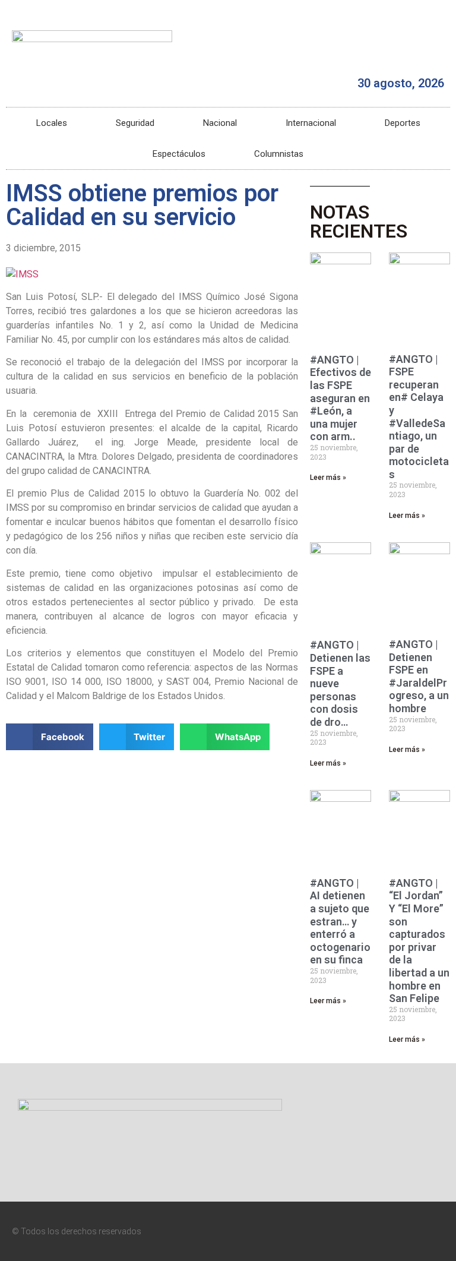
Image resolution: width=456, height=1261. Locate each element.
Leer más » (328, 477)
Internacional (311, 123)
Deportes (402, 123)
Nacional (220, 123)
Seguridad (135, 123)
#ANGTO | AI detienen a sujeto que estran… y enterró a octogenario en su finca (340, 921)
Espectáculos (179, 153)
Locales (51, 123)
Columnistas (278, 153)
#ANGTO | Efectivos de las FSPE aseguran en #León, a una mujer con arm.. (340, 398)
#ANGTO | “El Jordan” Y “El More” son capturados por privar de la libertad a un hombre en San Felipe (419, 940)
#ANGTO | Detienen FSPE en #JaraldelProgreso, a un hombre (419, 676)
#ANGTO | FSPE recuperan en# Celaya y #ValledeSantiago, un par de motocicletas (419, 417)
